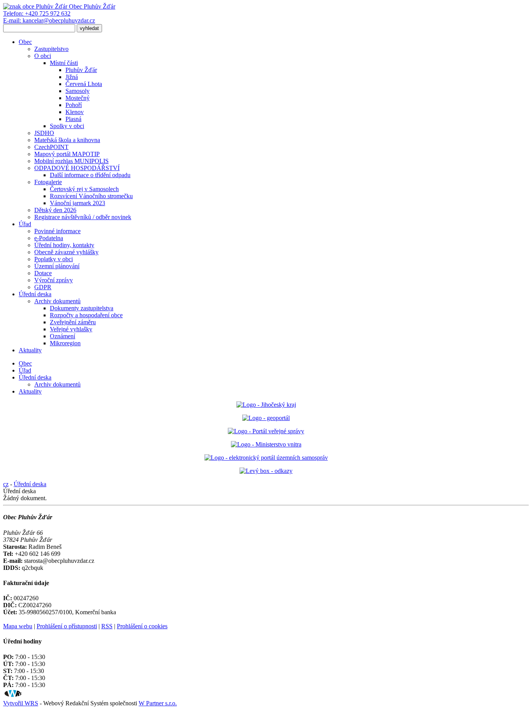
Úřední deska (35, 294)
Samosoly (77, 91)
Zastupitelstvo (51, 49)
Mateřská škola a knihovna (67, 140)
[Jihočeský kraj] (266, 404)
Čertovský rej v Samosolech (84, 189)
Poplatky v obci (53, 259)
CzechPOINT (51, 147)
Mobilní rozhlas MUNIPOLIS (71, 161)
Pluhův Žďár (81, 70)
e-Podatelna (48, 238)
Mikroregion (65, 343)
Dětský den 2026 (55, 210)
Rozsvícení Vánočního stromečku (91, 196)
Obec (25, 42)
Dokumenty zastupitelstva (81, 308)
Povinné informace (57, 231)
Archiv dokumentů (57, 301)
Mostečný (77, 98)
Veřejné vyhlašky (71, 329)
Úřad (25, 224)
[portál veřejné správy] (266, 431)
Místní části (64, 63)
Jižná (71, 77)
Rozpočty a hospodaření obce (86, 315)
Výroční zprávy (53, 280)
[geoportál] (266, 418)
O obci (42, 56)
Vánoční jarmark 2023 (77, 203)
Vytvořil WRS (20, 703)
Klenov (74, 112)
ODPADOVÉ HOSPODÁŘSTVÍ (77, 168)
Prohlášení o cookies (142, 626)
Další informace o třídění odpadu (90, 175)
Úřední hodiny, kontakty (64, 245)
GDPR (42, 287)
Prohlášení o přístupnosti (67, 626)
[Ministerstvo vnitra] (266, 444)
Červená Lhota (83, 84)
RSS (107, 626)
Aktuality (30, 350)
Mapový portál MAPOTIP (67, 154)
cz (6, 484)
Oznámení (62, 336)
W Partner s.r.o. (158, 703)
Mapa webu (17, 626)
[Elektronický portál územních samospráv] (266, 457)
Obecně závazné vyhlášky (66, 252)
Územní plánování (56, 266)
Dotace (43, 273)
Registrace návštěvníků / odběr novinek (82, 217)
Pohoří (73, 105)
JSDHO (44, 133)
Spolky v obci (67, 126)
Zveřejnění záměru (73, 322)
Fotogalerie (48, 182)
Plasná (73, 119)
